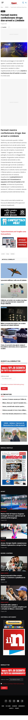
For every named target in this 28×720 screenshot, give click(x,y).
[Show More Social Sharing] (9, 27)
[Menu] (3, 2)
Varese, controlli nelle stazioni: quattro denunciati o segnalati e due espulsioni (13, 407)
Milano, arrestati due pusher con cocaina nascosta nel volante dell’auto (13, 324)
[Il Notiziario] (14, 2)
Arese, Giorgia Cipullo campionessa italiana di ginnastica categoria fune (13, 544)
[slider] (12, 440)
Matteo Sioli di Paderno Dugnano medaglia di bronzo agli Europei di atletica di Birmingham (13, 515)
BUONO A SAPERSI (4, 570)
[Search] (25, 2)
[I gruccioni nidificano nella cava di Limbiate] (14, 270)
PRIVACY (17, 708)
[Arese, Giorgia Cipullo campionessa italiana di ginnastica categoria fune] (14, 531)
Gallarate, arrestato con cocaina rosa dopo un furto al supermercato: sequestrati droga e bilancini (14, 302)
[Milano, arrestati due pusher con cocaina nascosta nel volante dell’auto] (14, 313)
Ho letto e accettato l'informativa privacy (13, 683)
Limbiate (12, 254)
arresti (3, 254)
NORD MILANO (4, 508)
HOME (3, 706)
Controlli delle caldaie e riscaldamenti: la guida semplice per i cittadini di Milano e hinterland (14, 606)
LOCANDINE (14, 706)
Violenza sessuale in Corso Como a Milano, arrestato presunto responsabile (14, 411)
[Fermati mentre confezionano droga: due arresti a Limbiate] (14, 49)
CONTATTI (11, 708)
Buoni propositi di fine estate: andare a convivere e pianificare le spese (13, 577)
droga (7, 254)
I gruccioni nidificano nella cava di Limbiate (14, 280)
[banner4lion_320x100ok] (13, 212)
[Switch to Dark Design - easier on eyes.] (23, 2)
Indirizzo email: (5, 679)
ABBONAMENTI (22, 706)
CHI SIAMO (8, 706)
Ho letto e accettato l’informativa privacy (13, 384)
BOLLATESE (3, 538)
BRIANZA (3, 11)
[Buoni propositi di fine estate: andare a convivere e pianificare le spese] (14, 563)
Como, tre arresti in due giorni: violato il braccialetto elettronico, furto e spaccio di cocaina (14, 347)
